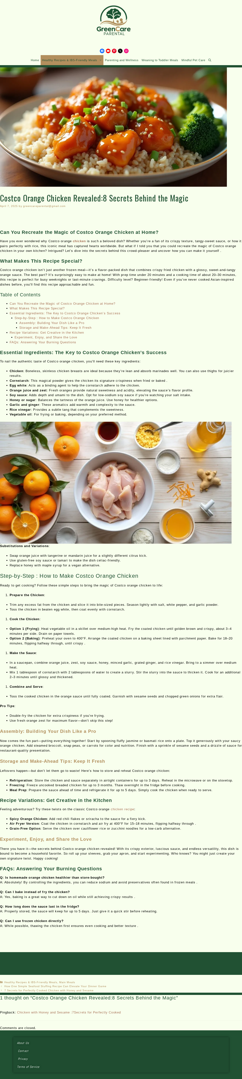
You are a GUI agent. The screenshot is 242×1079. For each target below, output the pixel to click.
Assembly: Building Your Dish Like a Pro (51, 323)
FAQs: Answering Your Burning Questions (43, 342)
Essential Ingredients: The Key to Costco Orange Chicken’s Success (65, 313)
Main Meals (67, 982)
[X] (120, 51)
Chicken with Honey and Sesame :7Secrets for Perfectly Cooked (69, 1012)
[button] (210, 60)
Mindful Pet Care (194, 60)
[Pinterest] (114, 51)
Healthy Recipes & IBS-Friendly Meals (69, 60)
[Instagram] (126, 51)
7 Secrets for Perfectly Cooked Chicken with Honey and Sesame (49, 990)
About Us (27, 1043)
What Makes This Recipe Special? (37, 308)
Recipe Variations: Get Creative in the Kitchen (47, 332)
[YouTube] (108, 51)
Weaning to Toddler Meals (160, 60)
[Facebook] (102, 51)
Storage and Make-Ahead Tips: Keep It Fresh (55, 327)
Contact (27, 1051)
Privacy (26, 1059)
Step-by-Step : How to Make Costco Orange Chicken (57, 318)
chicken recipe (122, 809)
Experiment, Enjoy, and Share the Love (46, 337)
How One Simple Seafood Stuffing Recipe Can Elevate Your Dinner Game (55, 986)
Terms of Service (28, 1067)
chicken (79, 241)
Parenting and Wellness (122, 60)
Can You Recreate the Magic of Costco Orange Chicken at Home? (62, 303)
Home (35, 60)
